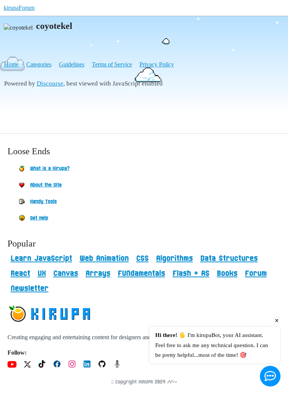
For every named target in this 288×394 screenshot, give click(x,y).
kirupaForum (19, 8)
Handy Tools (43, 202)
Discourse (50, 83)
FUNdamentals (141, 273)
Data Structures (229, 258)
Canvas (65, 273)
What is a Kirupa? (49, 168)
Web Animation (104, 258)
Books (227, 273)
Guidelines (71, 64)
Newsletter (29, 288)
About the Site (46, 185)
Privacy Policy (157, 64)
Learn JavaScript (41, 258)
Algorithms (174, 258)
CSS (142, 258)
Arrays (98, 273)
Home (11, 64)
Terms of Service (112, 64)
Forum (256, 273)
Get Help (39, 218)
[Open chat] (270, 376)
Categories (38, 64)
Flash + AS (190, 273)
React (20, 273)
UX (42, 273)
